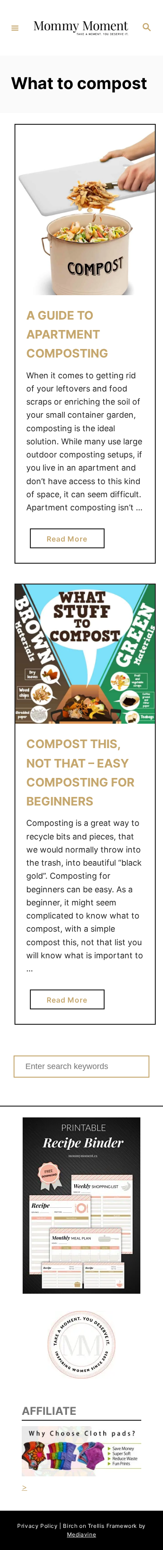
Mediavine (81, 1534)
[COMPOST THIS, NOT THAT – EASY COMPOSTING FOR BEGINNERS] (85, 654)
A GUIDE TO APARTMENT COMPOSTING (67, 334)
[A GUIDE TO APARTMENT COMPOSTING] (85, 210)
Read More (70, 541)
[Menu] (15, 27)
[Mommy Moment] (80, 28)
